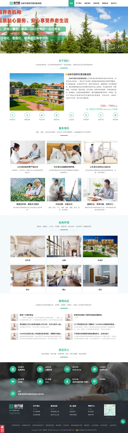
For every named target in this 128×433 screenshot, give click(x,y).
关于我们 (79, 3)
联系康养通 (36, 414)
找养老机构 (73, 414)
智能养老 (87, 425)
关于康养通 (36, 411)
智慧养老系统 (50, 425)
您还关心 (114, 3)
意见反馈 (91, 411)
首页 (71, 3)
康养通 (45, 430)
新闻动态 (105, 3)
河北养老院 (103, 425)
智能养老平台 (26, 425)
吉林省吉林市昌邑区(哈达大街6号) (31, 394)
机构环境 (96, 3)
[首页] (16, 408)
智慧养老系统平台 (38, 425)
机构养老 (21, 370)
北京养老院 (94, 425)
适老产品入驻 (55, 414)
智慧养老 (58, 425)
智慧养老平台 (16, 425)
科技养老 (72, 411)
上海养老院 (112, 425)
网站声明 (91, 414)
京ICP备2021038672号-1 (67, 430)
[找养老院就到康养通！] (15, 3)
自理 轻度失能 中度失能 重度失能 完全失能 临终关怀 (81, 382)
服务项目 (88, 3)
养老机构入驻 (55, 411)
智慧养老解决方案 (76, 425)
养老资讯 (66, 425)
